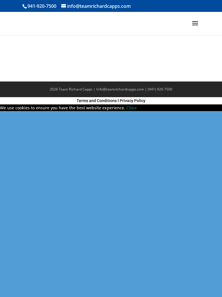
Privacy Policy (132, 100)
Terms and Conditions (97, 100)
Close (131, 108)
